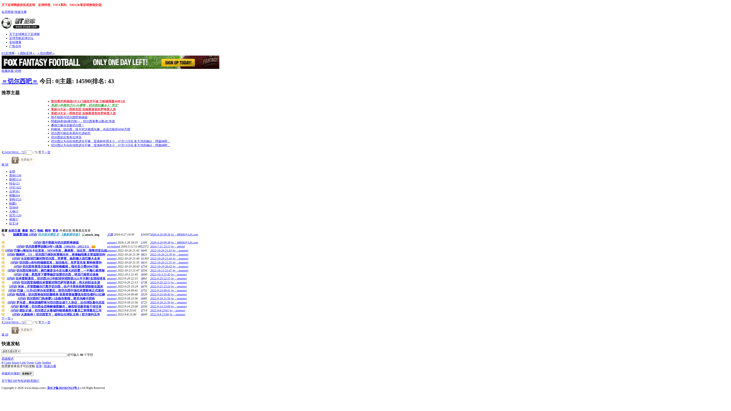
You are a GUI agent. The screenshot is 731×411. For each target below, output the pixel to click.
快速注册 (20, 12)
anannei (112, 242)
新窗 (5, 230)
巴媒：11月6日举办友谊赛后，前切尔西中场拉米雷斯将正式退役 (60, 290)
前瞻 (14, 195)
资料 (15, 199)
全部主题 (14, 230)
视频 (13, 219)
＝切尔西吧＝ (46, 53)
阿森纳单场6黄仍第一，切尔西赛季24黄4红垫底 (83, 121)
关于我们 (8, 380)
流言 (15, 215)
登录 (39, 366)
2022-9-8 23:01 (159, 310)
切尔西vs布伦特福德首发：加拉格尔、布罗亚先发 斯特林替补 (60, 262)
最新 (25, 230)
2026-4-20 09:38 (160, 242)
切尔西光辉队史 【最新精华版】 (59, 234)
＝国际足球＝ (26, 53)
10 (16, 152)
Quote (30, 362)
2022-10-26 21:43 (161, 250)
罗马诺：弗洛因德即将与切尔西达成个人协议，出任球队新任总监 (60, 302)
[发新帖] (21, 164)
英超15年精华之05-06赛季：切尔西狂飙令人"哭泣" (85, 105)
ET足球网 (8, 53)
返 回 (5, 164)
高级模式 (8, 358)
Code (38, 362)
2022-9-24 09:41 (160, 290)
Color (7, 362)
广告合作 (15, 46)
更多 (56, 230)
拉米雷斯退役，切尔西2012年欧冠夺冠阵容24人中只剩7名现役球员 (60, 278)
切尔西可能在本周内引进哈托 (71, 133)
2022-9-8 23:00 (159, 314)
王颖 (110, 234)
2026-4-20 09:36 (160, 234)
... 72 (21, 152)
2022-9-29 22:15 (160, 278)
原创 (15, 175)
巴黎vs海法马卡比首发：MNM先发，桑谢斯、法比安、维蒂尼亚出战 (60, 250)
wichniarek (113, 246)
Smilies (46, 362)
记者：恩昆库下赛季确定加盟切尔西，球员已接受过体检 (60, 274)
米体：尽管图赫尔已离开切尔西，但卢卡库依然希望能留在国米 (60, 286)
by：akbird (178, 246)
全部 (12, 171)
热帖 (40, 230)
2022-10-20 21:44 (161, 258)
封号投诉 (20, 380)
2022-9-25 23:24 (160, 286)
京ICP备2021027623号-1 (63, 387)
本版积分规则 (11, 373)
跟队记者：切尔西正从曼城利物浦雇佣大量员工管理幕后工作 (60, 310)
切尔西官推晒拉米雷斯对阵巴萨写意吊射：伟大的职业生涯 (60, 282)
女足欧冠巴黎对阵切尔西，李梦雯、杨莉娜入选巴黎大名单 (60, 258)
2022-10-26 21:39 (161, 254)
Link (23, 362)
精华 (48, 230)
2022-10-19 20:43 (161, 266)
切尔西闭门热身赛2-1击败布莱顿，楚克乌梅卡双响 (61, 298)
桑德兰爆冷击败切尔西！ (68, 125)
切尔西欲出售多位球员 (66, 137)
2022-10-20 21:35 (161, 262)
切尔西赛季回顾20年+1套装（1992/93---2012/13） (58, 246)
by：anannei (180, 250)
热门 (33, 230)
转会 (14, 183)
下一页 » (7, 318)
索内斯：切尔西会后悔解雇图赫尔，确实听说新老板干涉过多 (60, 306)
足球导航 (21, 38)
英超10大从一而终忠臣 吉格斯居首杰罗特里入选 (83, 109)
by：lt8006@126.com (184, 234)
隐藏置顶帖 (20, 234)
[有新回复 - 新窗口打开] (3, 243)
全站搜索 (15, 42)
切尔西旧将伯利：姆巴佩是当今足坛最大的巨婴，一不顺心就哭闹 (60, 270)
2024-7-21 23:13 (160, 246)
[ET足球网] (20, 27)
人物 (13, 211)
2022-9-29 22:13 (160, 282)
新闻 (15, 179)
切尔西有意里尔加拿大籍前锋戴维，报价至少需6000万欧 (60, 266)
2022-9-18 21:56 (160, 298)
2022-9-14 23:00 (160, 306)
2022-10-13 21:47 (161, 270)
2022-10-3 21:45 (160, 274)
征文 (13, 223)
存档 (18, 70)
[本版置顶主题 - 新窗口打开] (3, 235)
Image (15, 362)
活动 (13, 207)
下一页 (45, 152)
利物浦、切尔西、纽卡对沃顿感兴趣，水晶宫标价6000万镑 (90, 129)
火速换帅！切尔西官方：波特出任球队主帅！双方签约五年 (60, 314)
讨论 (15, 187)
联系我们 (33, 380)
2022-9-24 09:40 (160, 294)
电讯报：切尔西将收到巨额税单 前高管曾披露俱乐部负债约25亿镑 (60, 294)
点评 (14, 191)
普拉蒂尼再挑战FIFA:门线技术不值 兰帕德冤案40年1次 (88, 101)
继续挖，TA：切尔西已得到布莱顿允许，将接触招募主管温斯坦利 (60, 254)
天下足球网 (24, 34)
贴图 (13, 203)
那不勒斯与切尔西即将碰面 (69, 117)
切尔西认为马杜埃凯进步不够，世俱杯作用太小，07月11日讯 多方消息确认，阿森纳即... (110, 141)
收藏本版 (8, 70)
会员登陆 (8, 12)
